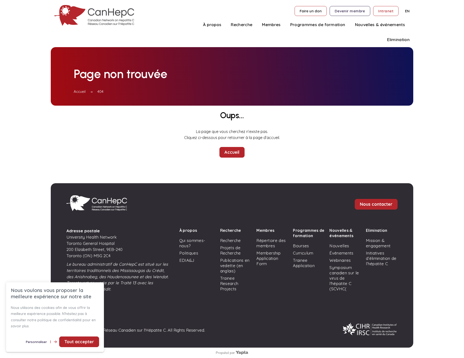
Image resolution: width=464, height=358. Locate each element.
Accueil (80, 91)
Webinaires (340, 260)
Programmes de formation (308, 233)
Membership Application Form (268, 258)
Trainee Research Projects (229, 283)
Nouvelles (339, 245)
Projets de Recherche (230, 250)
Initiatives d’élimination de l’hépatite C (381, 258)
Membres (265, 230)
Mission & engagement (378, 243)
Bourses (301, 245)
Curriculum (303, 253)
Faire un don (311, 11)
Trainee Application (304, 263)
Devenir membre (350, 11)
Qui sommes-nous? (192, 243)
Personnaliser (36, 342)
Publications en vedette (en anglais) (235, 265)
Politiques (188, 253)
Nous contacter (376, 204)
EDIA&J (187, 260)
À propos (188, 230)
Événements (341, 253)
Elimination (376, 230)
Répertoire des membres (271, 243)
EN (407, 11)
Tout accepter (79, 341)
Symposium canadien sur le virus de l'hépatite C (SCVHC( (344, 278)
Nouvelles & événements (341, 233)
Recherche (230, 230)
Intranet (385, 11)
